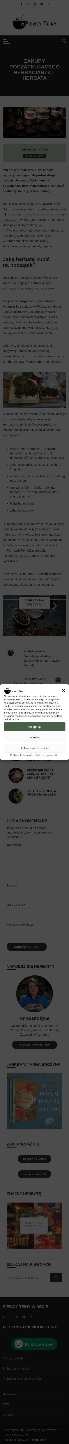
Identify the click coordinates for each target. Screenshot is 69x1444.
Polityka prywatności (46, 755)
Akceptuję (34, 727)
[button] (63, 690)
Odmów (34, 737)
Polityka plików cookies (22, 755)
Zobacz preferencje (34, 748)
